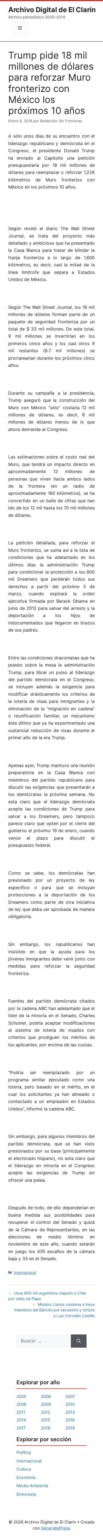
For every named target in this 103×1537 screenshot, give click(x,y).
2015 (45, 1420)
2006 (46, 1396)
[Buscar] (79, 1341)
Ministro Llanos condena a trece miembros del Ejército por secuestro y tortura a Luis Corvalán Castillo (54, 1310)
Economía (25, 1477)
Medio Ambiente (32, 1485)
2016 (70, 1420)
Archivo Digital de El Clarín (52, 10)
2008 (21, 1404)
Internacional (25, 1272)
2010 (70, 1404)
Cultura (23, 1469)
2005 (21, 1396)
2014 (21, 1420)
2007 (70, 1396)
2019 (70, 1427)
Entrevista (26, 1494)
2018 (45, 1427)
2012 (45, 1412)
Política (23, 1452)
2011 (20, 1412)
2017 (21, 1427)
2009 (46, 1404)
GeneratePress (55, 1528)
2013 (70, 1412)
